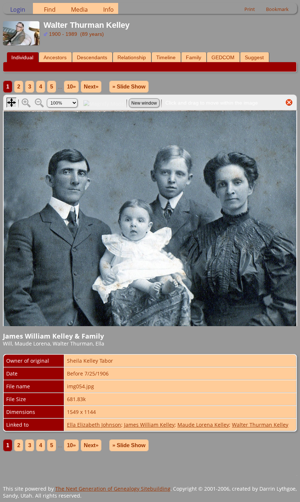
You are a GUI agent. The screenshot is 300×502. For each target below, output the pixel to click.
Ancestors (55, 57)
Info (108, 9)
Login (17, 9)
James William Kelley (149, 424)
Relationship (131, 57)
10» (71, 87)
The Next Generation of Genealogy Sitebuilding (112, 488)
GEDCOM (223, 57)
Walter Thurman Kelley (260, 424)
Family (193, 57)
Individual (22, 57)
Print (249, 9)
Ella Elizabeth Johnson (94, 424)
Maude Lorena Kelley (203, 424)
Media (79, 9)
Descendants (92, 57)
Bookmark (277, 9)
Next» (91, 87)
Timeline (166, 57)
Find (50, 9)
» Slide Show (129, 87)
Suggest (254, 57)
